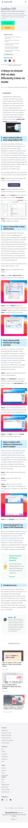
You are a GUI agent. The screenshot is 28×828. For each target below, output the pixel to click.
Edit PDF (3, 751)
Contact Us (4, 770)
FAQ (2, 782)
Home (2, 64)
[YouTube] (10, 800)
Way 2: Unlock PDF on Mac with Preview (12, 41)
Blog (6, 64)
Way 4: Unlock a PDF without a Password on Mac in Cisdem (12, 47)
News (3, 761)
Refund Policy (20, 807)
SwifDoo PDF (13, 117)
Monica (10, 617)
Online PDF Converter (6, 733)
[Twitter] (6, 800)
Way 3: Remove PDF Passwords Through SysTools (12, 44)
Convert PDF (4, 754)
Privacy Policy (11, 807)
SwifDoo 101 (4, 759)
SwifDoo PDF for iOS (6, 737)
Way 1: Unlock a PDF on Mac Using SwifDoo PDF (13, 37)
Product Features (5, 742)
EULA (16, 807)
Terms (6, 807)
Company (4, 768)
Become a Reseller (6, 789)
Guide (3, 779)
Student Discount (5, 792)
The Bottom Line (9, 54)
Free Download (14, 185)
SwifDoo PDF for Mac (19, 155)
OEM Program (5, 787)
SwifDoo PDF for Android (7, 740)
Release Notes (5, 775)
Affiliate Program (5, 784)
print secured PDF (6, 358)
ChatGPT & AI (5, 756)
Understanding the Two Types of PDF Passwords (12, 51)
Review (3, 773)
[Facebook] (2, 800)
